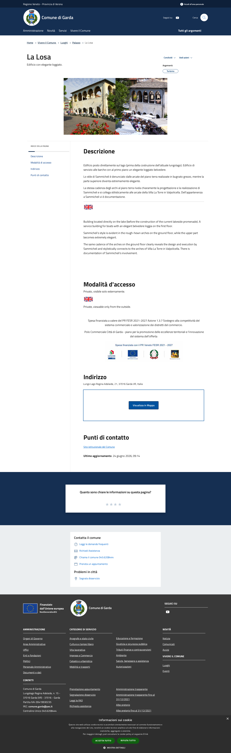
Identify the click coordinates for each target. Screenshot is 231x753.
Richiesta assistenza (80, 706)
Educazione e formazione (129, 638)
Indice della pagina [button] (40, 146)
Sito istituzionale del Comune (99, 447)
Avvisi (166, 650)
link (146, 734)
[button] (115, 747)
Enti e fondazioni (32, 655)
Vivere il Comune (47, 43)
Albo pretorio (123, 705)
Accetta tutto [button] (103, 740)
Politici (26, 661)
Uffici (26, 650)
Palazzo (76, 43)
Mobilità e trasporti (80, 667)
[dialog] (115, 734)
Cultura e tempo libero (82, 644)
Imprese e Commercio (81, 655)
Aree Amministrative (34, 644)
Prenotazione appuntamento (85, 689)
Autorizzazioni (123, 667)
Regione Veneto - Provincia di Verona (43, 4)
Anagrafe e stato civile (82, 638)
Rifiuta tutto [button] (128, 740)
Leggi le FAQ (76, 700)
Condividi (168, 57)
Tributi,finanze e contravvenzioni (133, 650)
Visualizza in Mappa (143, 405)
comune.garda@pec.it (40, 706)
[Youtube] (176, 17)
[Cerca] (204, 17)
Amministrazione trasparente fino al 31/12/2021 (135, 697)
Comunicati (169, 644)
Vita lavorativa (77, 650)
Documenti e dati (32, 672)
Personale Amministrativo (37, 667)
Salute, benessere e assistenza (132, 661)
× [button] (227, 719)
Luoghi (64, 43)
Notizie (166, 638)
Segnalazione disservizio (83, 695)
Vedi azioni (184, 57)
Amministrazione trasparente (132, 689)
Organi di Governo (32, 638)
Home (30, 43)
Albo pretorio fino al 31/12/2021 (133, 710)
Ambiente (121, 655)
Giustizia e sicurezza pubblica (131, 644)
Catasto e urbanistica (81, 661)
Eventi (166, 671)
